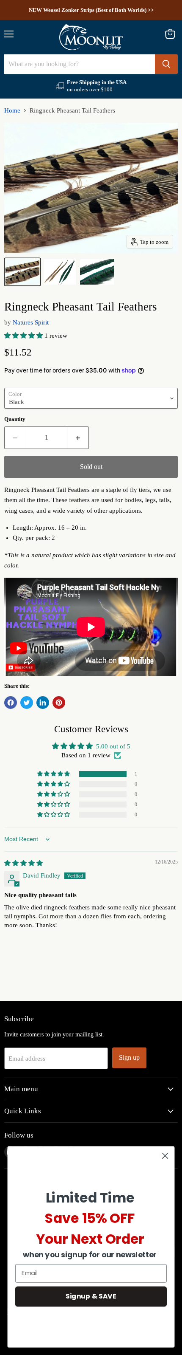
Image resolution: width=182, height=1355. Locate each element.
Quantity (14, 419)
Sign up (129, 1057)
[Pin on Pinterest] (58, 702)
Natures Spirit (31, 322)
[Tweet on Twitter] (26, 702)
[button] (24, 335)
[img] (23, 863)
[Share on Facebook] (10, 702)
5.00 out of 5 (113, 746)
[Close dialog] (165, 1156)
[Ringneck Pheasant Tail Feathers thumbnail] (22, 271)
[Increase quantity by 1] (78, 437)
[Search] (166, 64)
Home (12, 110)
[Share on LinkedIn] (42, 702)
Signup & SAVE (91, 1296)
